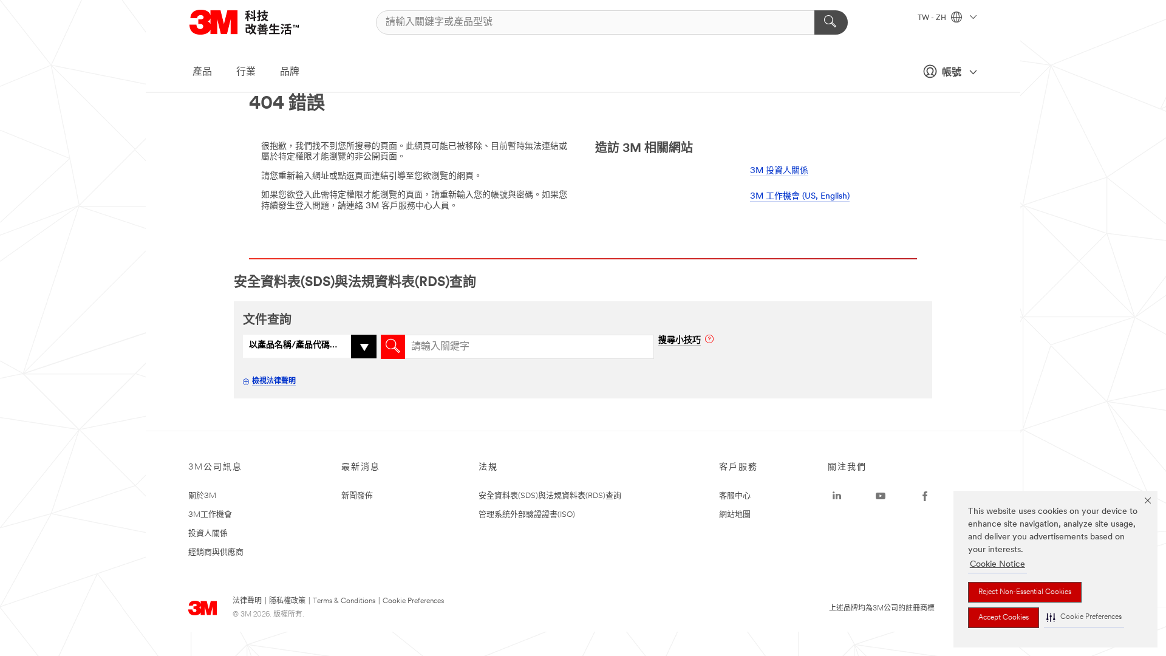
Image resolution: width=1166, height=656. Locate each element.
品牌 (289, 72)
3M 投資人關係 (779, 171)
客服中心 (735, 496)
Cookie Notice (997, 564)
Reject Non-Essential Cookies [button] (1024, 592)
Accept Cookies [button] (1003, 617)
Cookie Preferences (413, 601)
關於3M (202, 496)
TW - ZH (933, 18)
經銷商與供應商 (216, 552)
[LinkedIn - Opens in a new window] (837, 496)
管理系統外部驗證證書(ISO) (527, 515)
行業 (246, 72)
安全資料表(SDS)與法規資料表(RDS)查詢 (550, 496)
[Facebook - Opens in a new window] (925, 496)
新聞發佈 (357, 496)
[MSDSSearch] (393, 347)
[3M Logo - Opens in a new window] (259, 22)
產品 (202, 72)
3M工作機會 (210, 515)
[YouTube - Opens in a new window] (880, 496)
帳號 (951, 73)
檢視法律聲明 (274, 381)
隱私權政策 (287, 601)
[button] (1084, 617)
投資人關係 (208, 534)
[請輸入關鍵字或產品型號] (831, 22)
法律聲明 (247, 601)
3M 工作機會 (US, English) (800, 196)
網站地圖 (735, 515)
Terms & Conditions (344, 601)
